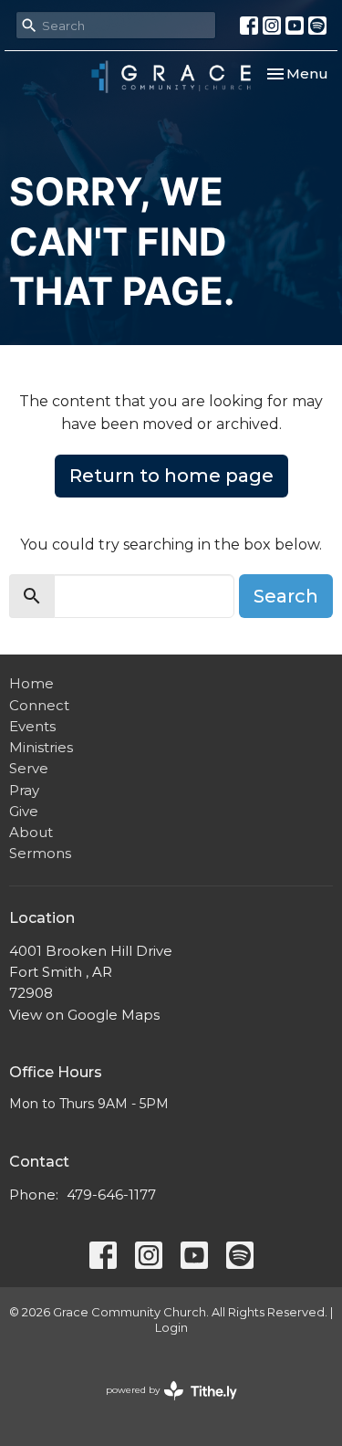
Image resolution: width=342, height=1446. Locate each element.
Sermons (40, 853)
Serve (28, 768)
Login (171, 1328)
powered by (163, 1405)
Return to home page (171, 476)
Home (31, 683)
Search (286, 596)
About (31, 832)
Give (23, 811)
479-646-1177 (111, 1194)
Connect (39, 705)
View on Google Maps (84, 1014)
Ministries (41, 747)
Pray (24, 790)
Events (32, 726)
